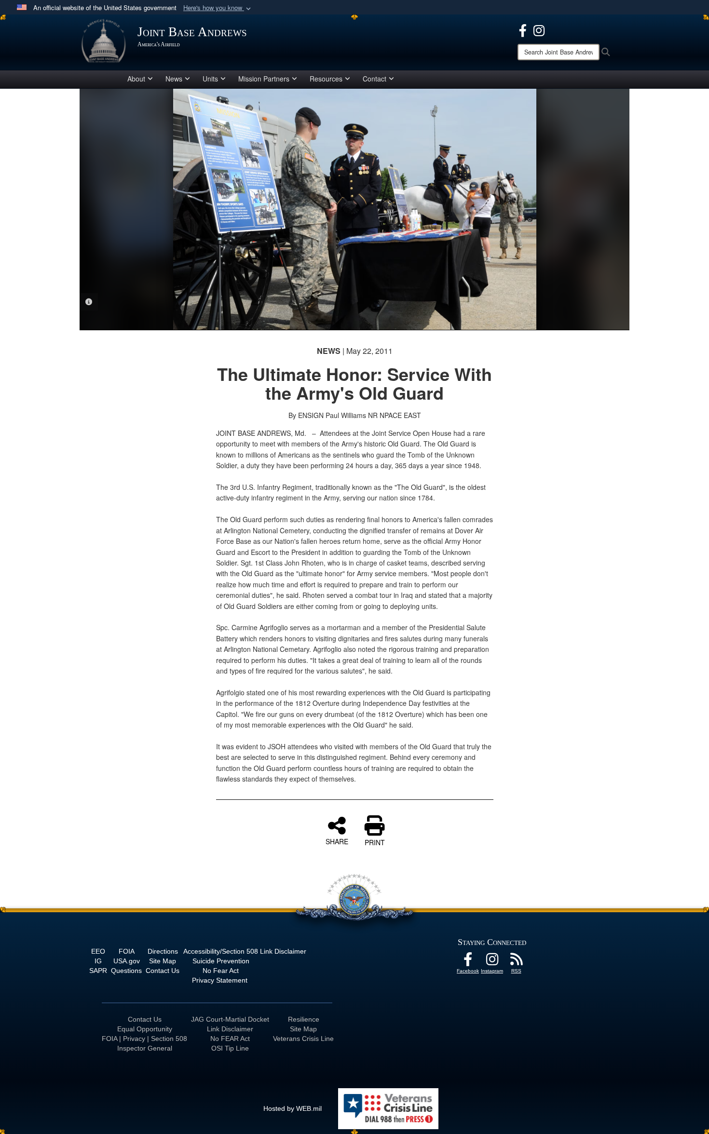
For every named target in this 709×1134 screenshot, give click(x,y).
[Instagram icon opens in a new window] (539, 29)
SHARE (337, 841)
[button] (218, 8)
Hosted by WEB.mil (292, 1108)
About (136, 78)
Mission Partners (263, 78)
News (173, 78)
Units (210, 78)
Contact (374, 78)
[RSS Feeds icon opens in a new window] (516, 962)
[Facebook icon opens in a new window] (523, 29)
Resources (326, 78)
